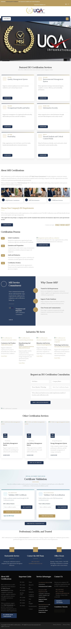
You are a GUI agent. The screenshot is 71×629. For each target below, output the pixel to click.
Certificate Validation (31, 595)
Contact (31, 609)
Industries (31, 592)
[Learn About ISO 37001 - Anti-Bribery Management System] (35, 428)
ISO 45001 (22, 603)
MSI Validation (27, 507)
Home (30, 582)
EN (66, 4)
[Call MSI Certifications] (63, 610)
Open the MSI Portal (9, 516)
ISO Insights (31, 602)
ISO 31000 (22, 597)
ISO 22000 (22, 590)
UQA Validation (62, 507)
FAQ (30, 599)
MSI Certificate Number (8, 503)
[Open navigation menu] (67, 18)
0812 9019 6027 (35, 561)
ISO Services (31, 588)
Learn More (7, 98)
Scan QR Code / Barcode (12, 512)
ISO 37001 (22, 600)
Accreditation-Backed (44, 582)
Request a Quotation (59, 601)
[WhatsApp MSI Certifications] (56, 610)
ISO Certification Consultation (8, 615)
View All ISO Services (35, 462)
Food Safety (7, 440)
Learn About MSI (43, 245)
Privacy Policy (66, 624)
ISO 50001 (22, 605)
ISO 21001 (22, 587)
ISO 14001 (22, 585)
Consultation (6, 18)
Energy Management (57, 440)
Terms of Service (57, 624)
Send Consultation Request (40, 402)
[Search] (47, 4)
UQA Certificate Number (44, 503)
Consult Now (7, 224)
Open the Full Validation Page (35, 523)
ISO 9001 (22, 582)
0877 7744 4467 (60, 591)
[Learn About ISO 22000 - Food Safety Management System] (12, 428)
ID (68, 4)
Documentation (31, 606)
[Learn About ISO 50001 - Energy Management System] (59, 428)
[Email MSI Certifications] (59, 610)
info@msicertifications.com (35, 563)
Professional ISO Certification (12, 1)
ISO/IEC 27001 (22, 594)
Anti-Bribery (31, 440)
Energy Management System (59, 443)
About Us (31, 585)
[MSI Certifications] (35, 10)
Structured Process (43, 604)
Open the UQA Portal (47, 516)
